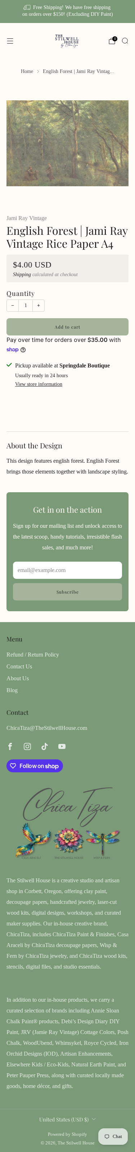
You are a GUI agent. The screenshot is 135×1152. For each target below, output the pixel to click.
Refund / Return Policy (32, 655)
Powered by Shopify (67, 1134)
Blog (12, 690)
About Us (17, 678)
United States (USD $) (64, 1119)
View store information (38, 384)
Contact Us (19, 666)
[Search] (125, 40)
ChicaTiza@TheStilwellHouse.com (46, 728)
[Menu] (10, 41)
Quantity (20, 293)
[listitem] (67, 11)
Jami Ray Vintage (26, 218)
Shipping (22, 274)
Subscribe (68, 592)
